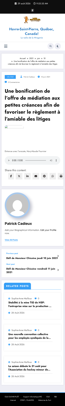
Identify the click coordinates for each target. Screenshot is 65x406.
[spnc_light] (58, 46)
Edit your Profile (48, 230)
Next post (10, 264)
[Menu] (5, 46)
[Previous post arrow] (58, 256)
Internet (13, 400)
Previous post (12, 253)
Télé (55, 397)
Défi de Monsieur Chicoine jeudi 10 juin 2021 (32, 258)
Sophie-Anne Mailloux (22, 298)
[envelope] (35, 176)
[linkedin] (27, 176)
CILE (48, 397)
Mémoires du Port (44, 400)
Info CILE (10, 77)
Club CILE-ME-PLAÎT (12, 397)
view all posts (11, 240)
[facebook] (11, 176)
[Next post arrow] (58, 270)
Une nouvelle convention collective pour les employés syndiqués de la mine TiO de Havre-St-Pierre (28, 336)
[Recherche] (50, 46)
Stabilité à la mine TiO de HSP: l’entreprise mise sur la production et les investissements (29, 304)
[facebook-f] (32, 10)
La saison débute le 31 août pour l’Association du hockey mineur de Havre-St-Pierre (28, 368)
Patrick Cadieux (29, 77)
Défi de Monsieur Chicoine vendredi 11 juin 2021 (30, 270)
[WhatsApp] (53, 176)
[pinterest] (44, 176)
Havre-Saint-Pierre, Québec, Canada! (31, 31)
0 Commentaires (14, 82)
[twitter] (19, 176)
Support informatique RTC (32, 397)
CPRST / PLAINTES (27, 400)
